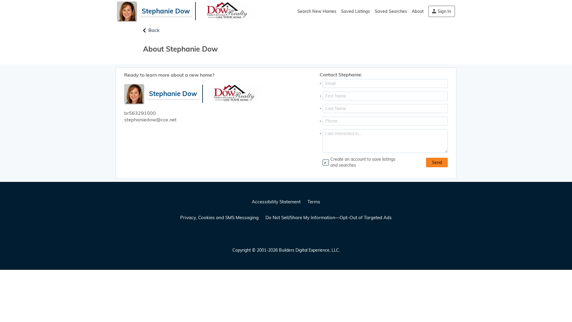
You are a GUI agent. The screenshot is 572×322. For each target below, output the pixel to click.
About (418, 11)
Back (153, 30)
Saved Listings (355, 11)
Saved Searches (391, 11)
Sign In (444, 11)
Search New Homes (316, 11)
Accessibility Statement (276, 202)
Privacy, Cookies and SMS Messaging (219, 217)
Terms (313, 202)
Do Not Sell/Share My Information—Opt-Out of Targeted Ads (328, 217)
